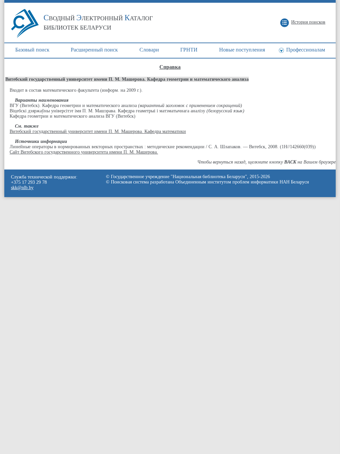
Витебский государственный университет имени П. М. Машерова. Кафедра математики (98, 131)
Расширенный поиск (94, 50)
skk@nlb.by (22, 187)
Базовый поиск (32, 50)
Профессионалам (305, 50)
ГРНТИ (189, 50)
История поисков (308, 22)
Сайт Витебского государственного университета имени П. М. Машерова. (84, 152)
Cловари (149, 50)
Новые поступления (242, 50)
